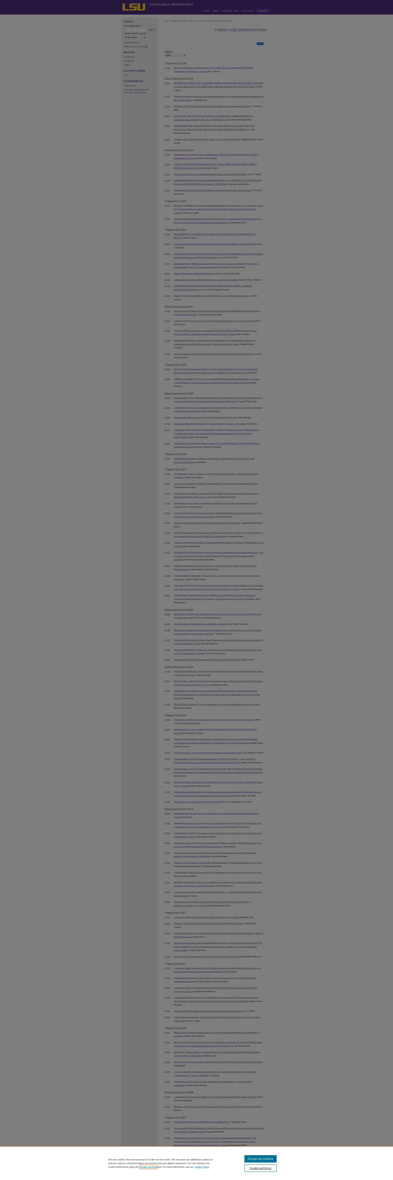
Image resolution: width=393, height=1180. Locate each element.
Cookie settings (148, 1167)
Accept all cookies (260, 1159)
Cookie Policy (202, 1167)
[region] (196, 1163)
